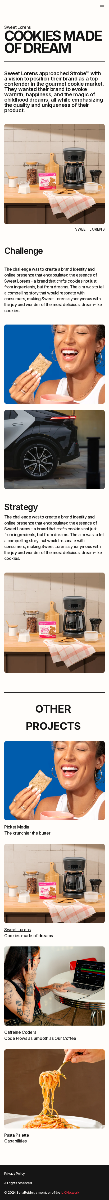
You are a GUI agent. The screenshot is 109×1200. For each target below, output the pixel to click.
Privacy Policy (14, 1173)
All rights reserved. (18, 1183)
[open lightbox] (54, 364)
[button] (91, 5)
